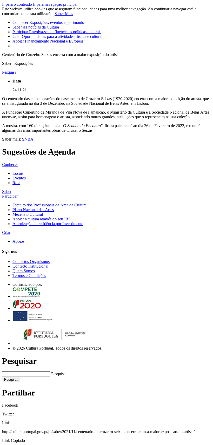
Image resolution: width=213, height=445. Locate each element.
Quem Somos (23, 271)
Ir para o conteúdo (17, 4)
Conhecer (48, 22)
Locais (17, 173)
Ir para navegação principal (55, 4)
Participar (56, 32)
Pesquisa (58, 374)
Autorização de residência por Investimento (47, 223)
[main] (106, 104)
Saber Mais (64, 13)
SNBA (28, 139)
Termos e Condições (29, 275)
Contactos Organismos (31, 261)
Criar (57, 36)
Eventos (19, 178)
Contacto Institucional (30, 266)
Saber (35, 27)
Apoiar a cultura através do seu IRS (41, 219)
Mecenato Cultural (27, 214)
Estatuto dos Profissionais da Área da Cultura (49, 205)
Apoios (18, 241)
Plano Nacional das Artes (33, 209)
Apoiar (47, 41)
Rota (16, 182)
